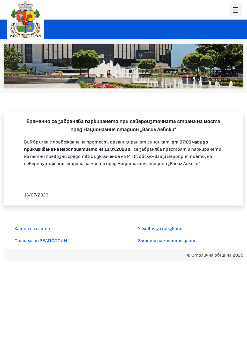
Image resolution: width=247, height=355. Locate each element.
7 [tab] (228, 79)
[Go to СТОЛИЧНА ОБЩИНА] (25, 19)
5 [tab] (216, 79)
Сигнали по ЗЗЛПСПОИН (40, 240)
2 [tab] (198, 79)
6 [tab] (222, 79)
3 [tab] (204, 79)
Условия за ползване (160, 228)
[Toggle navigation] (235, 10)
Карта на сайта (32, 228)
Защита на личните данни (167, 240)
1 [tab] (192, 79)
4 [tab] (210, 79)
